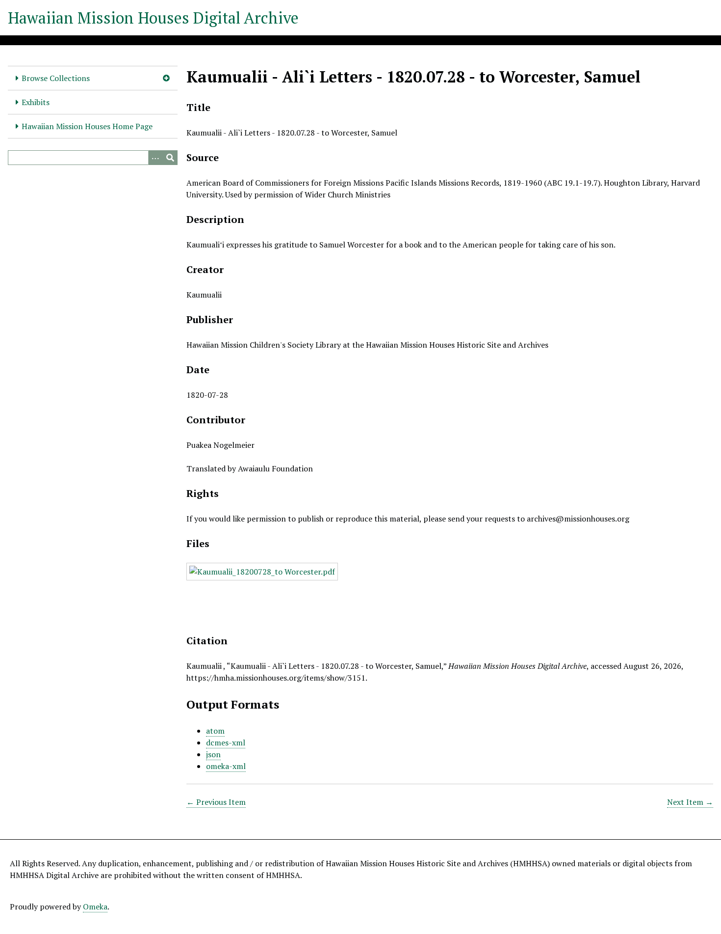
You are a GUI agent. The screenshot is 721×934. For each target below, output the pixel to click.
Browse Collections (56, 78)
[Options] (155, 157)
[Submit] (170, 157)
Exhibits (36, 102)
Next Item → (690, 802)
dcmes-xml (225, 742)
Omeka (95, 906)
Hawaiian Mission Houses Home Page (87, 126)
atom (215, 730)
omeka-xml (226, 766)
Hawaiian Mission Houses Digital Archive (153, 17)
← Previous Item (216, 802)
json (213, 754)
